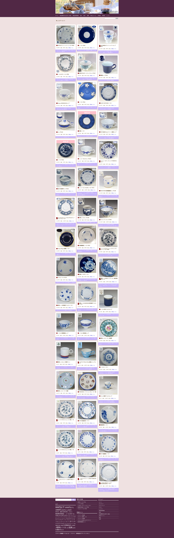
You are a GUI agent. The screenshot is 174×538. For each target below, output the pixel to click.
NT (59, 80)
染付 (71, 193)
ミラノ (113, 225)
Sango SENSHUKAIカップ (63, 103)
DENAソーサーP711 (82, 502)
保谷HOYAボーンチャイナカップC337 (87, 73)
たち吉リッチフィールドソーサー (84, 505)
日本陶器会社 (67, 525)
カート (100, 502)
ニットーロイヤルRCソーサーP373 (86, 187)
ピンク (64, 521)
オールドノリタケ (67, 516)
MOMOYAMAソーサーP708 (83, 507)
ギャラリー (101, 503)
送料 (88, 15)
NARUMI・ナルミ (102, 225)
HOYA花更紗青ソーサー (84, 420)
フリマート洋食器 (81, 518)
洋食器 (99, 15)
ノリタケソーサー (104, 367)
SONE (62, 515)
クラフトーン (67, 486)
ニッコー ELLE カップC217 (85, 158)
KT (78, 280)
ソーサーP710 (80, 503)
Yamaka (113, 166)
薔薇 (63, 51)
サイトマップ (101, 505)
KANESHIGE (88, 309)
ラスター (62, 523)
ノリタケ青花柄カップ (84, 333)
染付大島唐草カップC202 (63, 188)
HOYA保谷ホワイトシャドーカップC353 (108, 46)
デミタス (108, 402)
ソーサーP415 (61, 159)
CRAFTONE (80, 485)
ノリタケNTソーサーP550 (63, 74)
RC (87, 193)
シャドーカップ (115, 51)
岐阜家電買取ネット (82, 521)
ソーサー (84, 50)
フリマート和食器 (81, 515)
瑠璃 (112, 80)
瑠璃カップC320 (104, 75)
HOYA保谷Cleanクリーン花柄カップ (108, 132)
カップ (105, 51)
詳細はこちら (70, 47)
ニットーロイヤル (91, 193)
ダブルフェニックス (70, 519)
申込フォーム (93, 15)
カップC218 (60, 132)
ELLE (91, 163)
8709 (87, 484)
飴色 (62, 529)
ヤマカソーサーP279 (62, 277)
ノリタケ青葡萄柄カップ (63, 333)
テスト (100, 507)
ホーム (56, 15)
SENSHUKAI (59, 109)
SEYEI (60, 515)
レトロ (108, 15)
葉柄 (73, 527)
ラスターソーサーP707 (82, 508)
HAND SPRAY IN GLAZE (90, 279)
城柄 (104, 285)
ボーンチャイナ (69, 224)
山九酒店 (70, 395)
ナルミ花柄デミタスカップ (106, 396)
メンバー (101, 508)
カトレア (82, 369)
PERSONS (92, 396)
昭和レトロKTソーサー (84, 274)
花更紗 (68, 426)
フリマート (73, 533)
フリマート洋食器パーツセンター (62, 533)
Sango (69, 108)
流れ (81, 15)
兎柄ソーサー (82, 131)
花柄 (108, 52)
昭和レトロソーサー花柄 (63, 390)
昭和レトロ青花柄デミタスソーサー (65, 305)
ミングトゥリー (108, 255)
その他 (62, 50)
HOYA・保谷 (70, 50)
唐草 (69, 193)
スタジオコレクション (70, 518)
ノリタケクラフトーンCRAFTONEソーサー (65, 480)
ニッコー (93, 163)
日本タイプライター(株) (109, 285)
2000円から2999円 (68, 223)
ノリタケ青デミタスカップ (106, 309)
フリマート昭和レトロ (82, 516)
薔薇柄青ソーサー (104, 424)
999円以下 (66, 50)
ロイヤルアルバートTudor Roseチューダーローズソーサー (66, 218)
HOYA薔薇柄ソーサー (105, 453)
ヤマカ (66, 282)
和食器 (103, 15)
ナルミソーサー (82, 449)
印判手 (70, 164)
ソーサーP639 (82, 45)
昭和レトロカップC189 (84, 217)
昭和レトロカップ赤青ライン (64, 362)
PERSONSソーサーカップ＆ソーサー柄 (87, 391)
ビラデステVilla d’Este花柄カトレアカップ (87, 362)
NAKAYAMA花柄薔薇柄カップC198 (108, 190)
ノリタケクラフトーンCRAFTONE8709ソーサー (87, 479)
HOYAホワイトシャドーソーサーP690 (66, 45)
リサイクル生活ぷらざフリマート (84, 520)
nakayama (113, 195)
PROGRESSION (111, 489)
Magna (70, 253)
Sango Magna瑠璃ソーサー (64, 248)
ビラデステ (86, 369)
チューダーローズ (62, 224)
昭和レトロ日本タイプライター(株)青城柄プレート (108, 279)
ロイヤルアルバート (69, 523)
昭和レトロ (92, 50)
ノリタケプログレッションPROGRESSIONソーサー (106, 483)
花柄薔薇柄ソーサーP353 (84, 245)
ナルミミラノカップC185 (106, 219)
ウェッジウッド (61, 516)
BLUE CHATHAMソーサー (106, 103)
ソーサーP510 (82, 102)
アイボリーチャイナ (71, 515)
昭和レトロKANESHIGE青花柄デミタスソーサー (87, 304)
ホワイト (101, 52)
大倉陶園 (61, 525)
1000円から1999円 (89, 192)
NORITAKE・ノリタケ (82, 193)
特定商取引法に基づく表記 (65, 15)
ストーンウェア (59, 519)
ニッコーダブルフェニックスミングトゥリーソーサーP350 (108, 249)
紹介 (84, 15)
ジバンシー (64, 518)
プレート (101, 285)
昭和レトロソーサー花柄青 (106, 338)
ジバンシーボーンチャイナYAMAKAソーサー (108, 161)
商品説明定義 (76, 15)
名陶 (59, 525)
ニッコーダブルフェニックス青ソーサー (65, 420)
